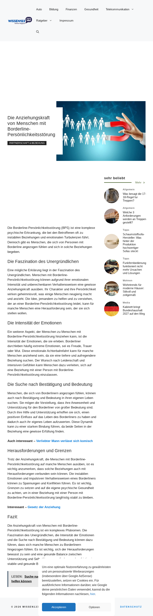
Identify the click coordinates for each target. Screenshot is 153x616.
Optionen (94, 607)
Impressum (67, 20)
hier (92, 594)
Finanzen (71, 9)
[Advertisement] (76, 67)
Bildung (53, 9)
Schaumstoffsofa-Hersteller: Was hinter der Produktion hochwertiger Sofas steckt (133, 243)
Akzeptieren (58, 607)
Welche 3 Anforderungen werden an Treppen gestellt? (134, 217)
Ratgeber (41, 20)
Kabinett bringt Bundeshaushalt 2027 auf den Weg (134, 310)
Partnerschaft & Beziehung (27, 143)
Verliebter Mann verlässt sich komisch (64, 441)
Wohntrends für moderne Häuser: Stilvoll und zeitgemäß (133, 289)
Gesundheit (91, 9)
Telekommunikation (117, 9)
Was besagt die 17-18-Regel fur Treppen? (134, 197)
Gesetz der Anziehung (44, 507)
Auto (39, 9)
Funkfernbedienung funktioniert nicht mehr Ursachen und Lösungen (134, 268)
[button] (37, 31)
